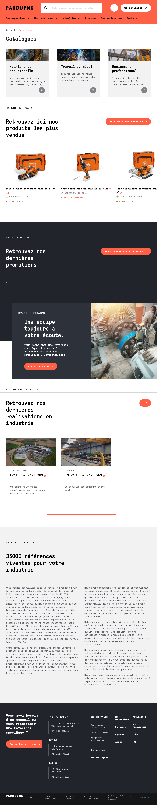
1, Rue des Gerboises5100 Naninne (61, 747)
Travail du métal (100, 732)
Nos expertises (100, 716)
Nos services (98, 750)
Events (118, 742)
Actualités (139, 716)
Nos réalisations (140, 725)
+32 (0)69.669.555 (59, 731)
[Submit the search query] (46, 8)
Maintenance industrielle (98, 726)
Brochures (120, 726)
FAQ (134, 742)
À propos (119, 734)
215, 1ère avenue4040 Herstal (59, 770)
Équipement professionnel (98, 738)
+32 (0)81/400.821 (59, 753)
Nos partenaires (122, 718)
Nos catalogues (99, 757)
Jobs (135, 734)
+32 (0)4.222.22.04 (60, 776)
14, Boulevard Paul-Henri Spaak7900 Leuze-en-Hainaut (66, 724)
